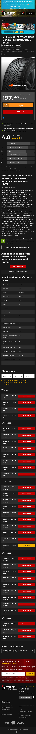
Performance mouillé (16, 158)
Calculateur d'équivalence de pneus (26, 705)
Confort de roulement (16, 147)
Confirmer (30, 673)
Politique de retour (6, 709)
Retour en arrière (7, 21)
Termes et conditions (11, 732)
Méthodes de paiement (7, 707)
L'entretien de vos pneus (25, 715)
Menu (31, 13)
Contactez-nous (17, 112)
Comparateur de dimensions (26, 709)
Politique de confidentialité (23, 732)
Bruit (10, 151)
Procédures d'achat (6, 705)
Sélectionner (26, 545)
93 (21, 51)
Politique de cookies (6, 712)
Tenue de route (14, 162)
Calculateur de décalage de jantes (26, 712)
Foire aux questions (6, 714)
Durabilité (12, 144)
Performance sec (14, 155)
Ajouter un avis (18, 266)
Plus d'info (26, 31)
